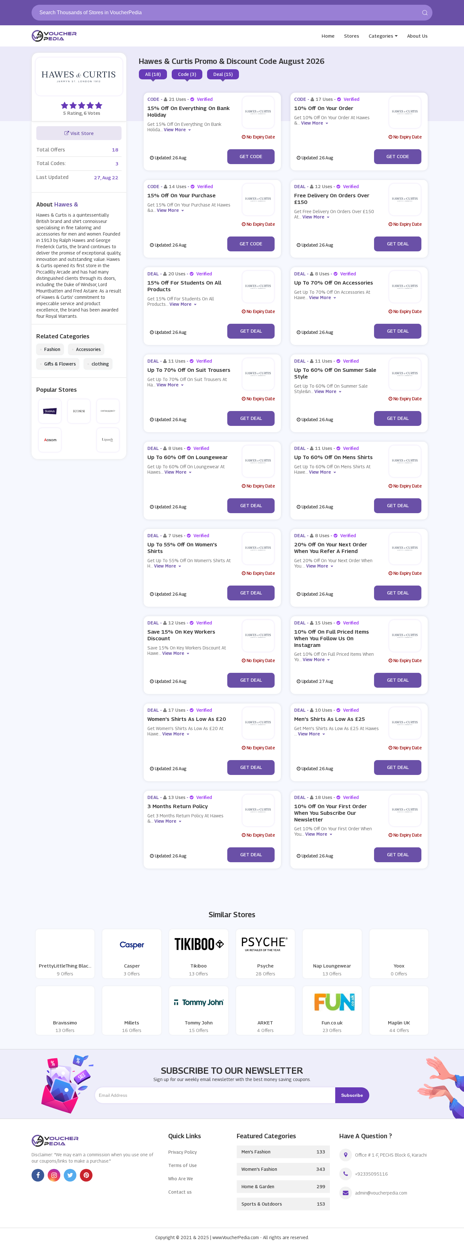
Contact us (180, 1192)
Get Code (251, 156)
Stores (351, 36)
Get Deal (398, 243)
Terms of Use (182, 1165)
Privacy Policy (182, 1152)
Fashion (50, 349)
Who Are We (180, 1178)
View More (175, 129)
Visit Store (81, 133)
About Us (417, 36)
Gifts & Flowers (58, 364)
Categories (381, 36)
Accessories (86, 349)
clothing (98, 364)
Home (328, 36)
